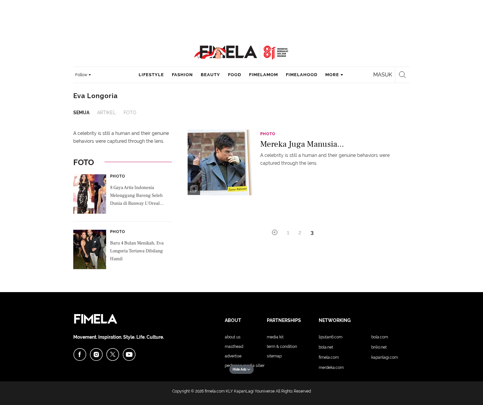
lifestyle (151, 74)
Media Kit (275, 337)
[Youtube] (129, 354)
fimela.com (215, 391)
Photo (117, 176)
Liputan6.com (330, 337)
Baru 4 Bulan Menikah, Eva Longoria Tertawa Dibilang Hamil (137, 251)
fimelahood (301, 74)
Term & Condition (282, 346)
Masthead (234, 346)
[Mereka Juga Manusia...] (220, 162)
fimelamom (263, 74)
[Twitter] (112, 354)
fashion (182, 74)
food (234, 74)
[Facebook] (79, 354)
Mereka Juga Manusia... (302, 144)
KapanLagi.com (384, 357)
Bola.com (379, 337)
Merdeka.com (331, 367)
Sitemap (274, 356)
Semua (81, 112)
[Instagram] (96, 354)
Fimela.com (329, 357)
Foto (130, 112)
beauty (210, 74)
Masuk (382, 75)
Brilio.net (379, 347)
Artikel (106, 112)
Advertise (233, 356)
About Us (233, 337)
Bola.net (326, 347)
